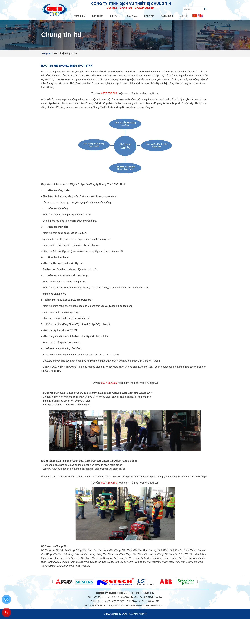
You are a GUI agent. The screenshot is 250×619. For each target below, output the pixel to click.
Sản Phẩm (132, 16)
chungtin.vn (152, 93)
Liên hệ (183, 16)
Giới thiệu (97, 16)
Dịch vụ (114, 16)
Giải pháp (149, 16)
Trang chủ (79, 16)
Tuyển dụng (167, 16)
